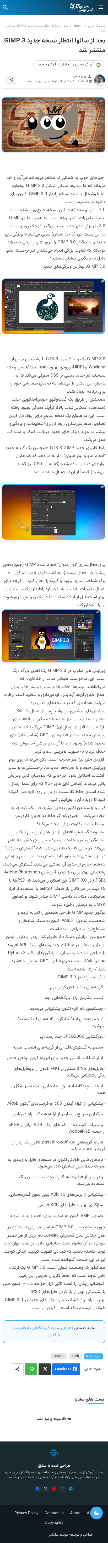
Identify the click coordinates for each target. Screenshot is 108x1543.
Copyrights (54, 1523)
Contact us (54, 1513)
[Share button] (17, 1369)
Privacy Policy (26, 1513)
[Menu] (101, 7)
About (75, 1513)
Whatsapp (31, 1369)
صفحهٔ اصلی (96, 26)
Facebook (63, 1369)
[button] (5, 7)
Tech (75, 1356)
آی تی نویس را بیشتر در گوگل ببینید (66, 65)
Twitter (45, 1369)
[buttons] (37, 1489)
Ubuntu (78, 26)
